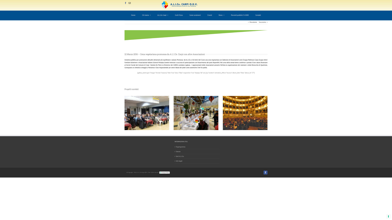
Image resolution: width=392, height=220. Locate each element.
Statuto (178, 151)
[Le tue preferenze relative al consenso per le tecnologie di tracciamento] (388, 216)
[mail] (130, 3)
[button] (126, 111)
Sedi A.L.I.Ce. (180, 156)
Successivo (262, 22)
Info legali (179, 161)
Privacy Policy (165, 172)
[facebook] (126, 3)
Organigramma (180, 147)
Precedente (253, 22)
